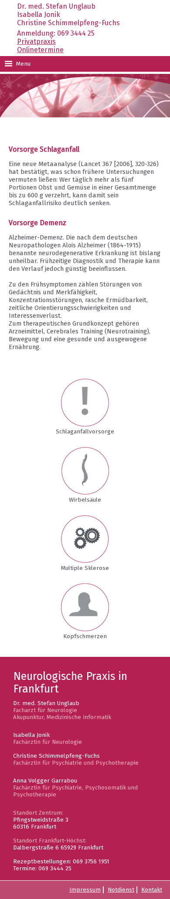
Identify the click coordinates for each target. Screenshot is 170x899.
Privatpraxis (36, 41)
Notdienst (121, 889)
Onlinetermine (40, 50)
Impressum (85, 889)
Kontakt (151, 889)
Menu (22, 63)
